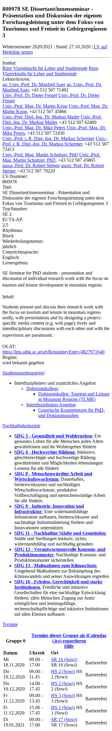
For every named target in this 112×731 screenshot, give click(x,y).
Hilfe (69, 646)
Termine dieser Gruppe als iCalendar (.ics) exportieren (69, 638)
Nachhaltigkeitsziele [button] (21, 425)
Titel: (7, 187)
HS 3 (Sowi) (63, 695)
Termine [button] (10, 624)
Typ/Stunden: (15, 208)
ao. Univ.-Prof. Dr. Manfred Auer (33, 84)
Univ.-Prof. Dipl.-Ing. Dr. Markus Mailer (40, 116)
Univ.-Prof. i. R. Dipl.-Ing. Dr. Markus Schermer (48, 138)
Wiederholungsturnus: (23, 241)
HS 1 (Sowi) (63, 707)
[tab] (56, 373)
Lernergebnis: (15, 262)
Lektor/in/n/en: (16, 79)
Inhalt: (8, 296)
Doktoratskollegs (42, 388)
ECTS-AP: (12, 219)
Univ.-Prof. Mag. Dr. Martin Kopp (34, 106)
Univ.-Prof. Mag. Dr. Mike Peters (33, 127)
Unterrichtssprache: (20, 251)
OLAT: (9, 346)
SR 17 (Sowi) (64, 719)
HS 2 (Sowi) (63, 671)
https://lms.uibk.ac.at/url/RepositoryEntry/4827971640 (53, 351)
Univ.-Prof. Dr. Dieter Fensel (29, 95)
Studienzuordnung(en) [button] (23, 372)
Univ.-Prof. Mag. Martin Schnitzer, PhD (40, 154)
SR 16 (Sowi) (64, 659)
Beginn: (9, 357)
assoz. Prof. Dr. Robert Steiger (31, 165)
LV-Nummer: (15, 176)
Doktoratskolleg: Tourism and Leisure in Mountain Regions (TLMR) (74, 396)
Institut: (9, 62)
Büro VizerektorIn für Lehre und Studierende (45, 68)
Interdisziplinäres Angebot (51, 404)
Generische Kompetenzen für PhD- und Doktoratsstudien (71, 413)
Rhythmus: (12, 230)
